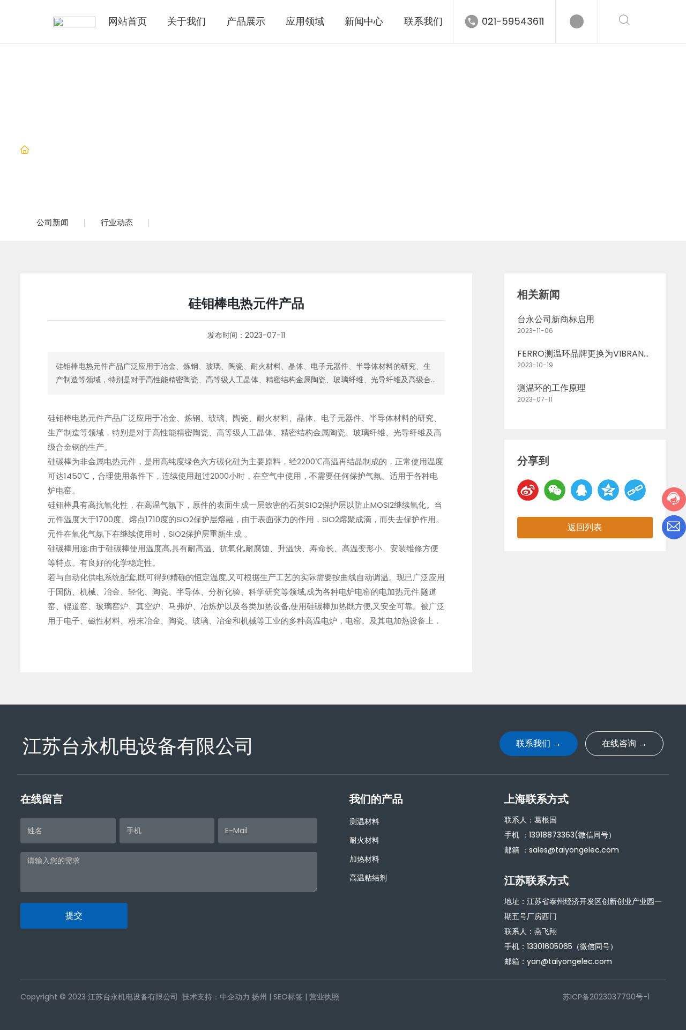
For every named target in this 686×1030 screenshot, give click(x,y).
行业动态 (122, 150)
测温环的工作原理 (551, 388)
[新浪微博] (528, 490)
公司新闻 (52, 222)
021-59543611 (513, 21)
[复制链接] (635, 490)
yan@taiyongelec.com (569, 961)
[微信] (554, 490)
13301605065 (549, 946)
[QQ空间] (608, 490)
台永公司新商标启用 (555, 319)
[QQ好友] (581, 490)
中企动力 (235, 996)
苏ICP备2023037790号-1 (606, 996)
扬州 (259, 996)
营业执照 (324, 996)
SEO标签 (288, 996)
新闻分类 (76, 150)
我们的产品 (376, 798)
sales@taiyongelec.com (574, 849)
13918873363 (552, 834)
